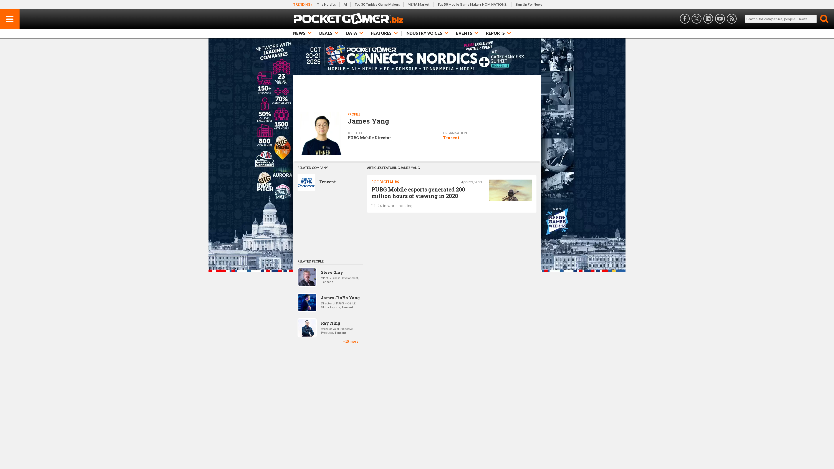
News (299, 33)
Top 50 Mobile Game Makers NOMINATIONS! (472, 4)
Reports (495, 33)
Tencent (451, 138)
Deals (325, 33)
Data (351, 33)
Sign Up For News (528, 4)
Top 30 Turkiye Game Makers (377, 4)
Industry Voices (423, 33)
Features (381, 33)
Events (464, 33)
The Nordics (326, 4)
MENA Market (419, 4)
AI (345, 4)
